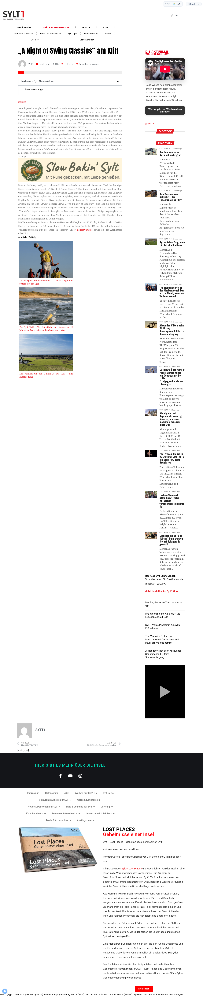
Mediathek (89, 33)
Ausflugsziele (84, 820)
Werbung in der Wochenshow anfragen (165, 110)
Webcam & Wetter (23, 33)
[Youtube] (70, 776)
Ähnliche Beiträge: (34, 89)
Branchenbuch (87, 40)
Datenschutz (51, 793)
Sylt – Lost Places (132, 868)
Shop (33, 40)
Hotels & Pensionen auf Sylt (42, 806)
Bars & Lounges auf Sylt (79, 806)
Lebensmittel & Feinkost (99, 813)
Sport (105, 27)
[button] (118, 81)
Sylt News (108, 793)
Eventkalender (23, 27)
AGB (66, 793)
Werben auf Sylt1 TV (86, 793)
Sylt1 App (72, 33)
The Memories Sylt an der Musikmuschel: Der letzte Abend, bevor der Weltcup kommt (162, 639)
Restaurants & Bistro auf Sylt (53, 799)
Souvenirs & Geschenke (64, 813)
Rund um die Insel (49, 33)
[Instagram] (80, 776)
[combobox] (185, 15)
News (84, 27)
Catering (105, 806)
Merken (22, 101)
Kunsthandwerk (34, 813)
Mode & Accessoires (57, 820)
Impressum (33, 793)
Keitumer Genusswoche (56, 27)
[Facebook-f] (60, 776)
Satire (108, 33)
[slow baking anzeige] (70, 181)
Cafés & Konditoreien (88, 799)
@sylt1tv (149, 123)
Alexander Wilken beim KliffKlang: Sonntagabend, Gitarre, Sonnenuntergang (163, 654)
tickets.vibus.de (85, 229)
